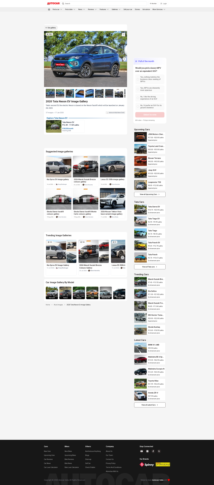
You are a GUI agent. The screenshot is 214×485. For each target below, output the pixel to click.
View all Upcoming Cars (148, 194)
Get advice (146, 9)
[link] (140, 137)
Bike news (68, 463)
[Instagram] (147, 451)
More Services (158, 9)
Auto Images (58, 305)
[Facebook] (153, 451)
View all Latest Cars (149, 405)
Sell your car (128, 9)
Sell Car (88, 463)
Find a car (56, 9)
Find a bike (69, 9)
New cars (47, 451)
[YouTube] (142, 451)
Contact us (110, 459)
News (80, 9)
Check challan (90, 467)
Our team (109, 455)
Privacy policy (110, 463)
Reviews (91, 9)
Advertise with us (112, 471)
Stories (137, 9)
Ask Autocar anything (93, 451)
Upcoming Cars (49, 455)
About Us (109, 451)
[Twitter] (159, 451)
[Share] (123, 34)
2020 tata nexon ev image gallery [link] (79, 305)
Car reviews (48, 459)
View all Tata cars (148, 267)
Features (103, 9)
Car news (47, 463)
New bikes (68, 451)
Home (48, 305)
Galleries (115, 9)
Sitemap (88, 459)
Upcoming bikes (70, 455)
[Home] (49, 9)
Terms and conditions (113, 467)
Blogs (87, 455)
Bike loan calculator (72, 467)
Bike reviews (69, 459)
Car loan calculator (51, 467)
